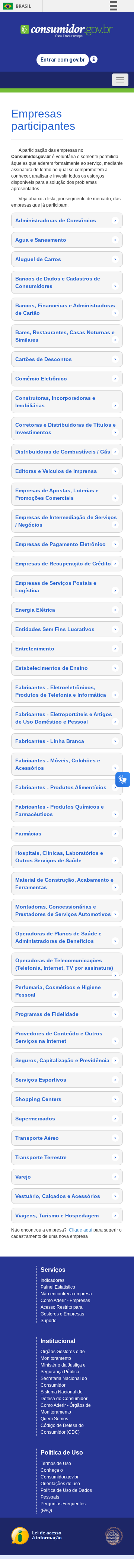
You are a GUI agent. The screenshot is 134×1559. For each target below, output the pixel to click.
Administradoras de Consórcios (65, 220)
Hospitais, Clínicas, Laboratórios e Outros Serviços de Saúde (65, 856)
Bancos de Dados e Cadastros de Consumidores (65, 282)
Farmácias (65, 834)
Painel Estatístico (58, 1287)
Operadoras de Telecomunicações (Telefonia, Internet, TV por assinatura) (65, 966)
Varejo (65, 1177)
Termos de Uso (56, 1463)
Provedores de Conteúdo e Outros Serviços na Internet (65, 1037)
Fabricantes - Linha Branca (65, 741)
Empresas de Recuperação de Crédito (65, 564)
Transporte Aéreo (65, 1138)
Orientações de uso (60, 1483)
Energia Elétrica (65, 610)
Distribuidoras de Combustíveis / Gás (65, 452)
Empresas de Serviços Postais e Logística (65, 586)
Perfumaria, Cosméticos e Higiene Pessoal (65, 991)
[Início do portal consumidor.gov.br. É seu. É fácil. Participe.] (67, 27)
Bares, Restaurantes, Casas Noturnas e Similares (65, 336)
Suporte (49, 1320)
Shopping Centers (65, 1099)
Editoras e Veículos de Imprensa (65, 471)
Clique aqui (80, 1230)
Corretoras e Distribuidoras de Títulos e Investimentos (65, 428)
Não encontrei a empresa (66, 1293)
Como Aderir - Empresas (65, 1300)
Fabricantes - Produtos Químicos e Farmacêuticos (65, 810)
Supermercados (65, 1119)
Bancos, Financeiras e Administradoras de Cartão (65, 309)
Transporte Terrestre (65, 1157)
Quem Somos (54, 1418)
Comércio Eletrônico (65, 379)
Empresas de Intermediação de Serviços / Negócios (66, 521)
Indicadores (52, 1280)
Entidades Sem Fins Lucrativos (65, 629)
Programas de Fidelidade (65, 1014)
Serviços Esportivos (65, 1080)
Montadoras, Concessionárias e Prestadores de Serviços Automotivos (65, 910)
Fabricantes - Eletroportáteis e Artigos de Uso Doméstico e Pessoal (65, 718)
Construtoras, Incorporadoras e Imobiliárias (65, 401)
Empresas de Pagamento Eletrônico (65, 544)
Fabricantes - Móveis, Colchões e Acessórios (65, 764)
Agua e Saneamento (65, 240)
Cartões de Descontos (65, 359)
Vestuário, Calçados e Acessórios (65, 1196)
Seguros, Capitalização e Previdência (65, 1060)
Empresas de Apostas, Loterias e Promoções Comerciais (65, 494)
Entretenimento (65, 649)
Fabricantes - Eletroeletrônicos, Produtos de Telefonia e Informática (65, 691)
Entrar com (63, 60)
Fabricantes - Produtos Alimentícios (65, 787)
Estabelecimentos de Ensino (65, 668)
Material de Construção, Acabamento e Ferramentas (65, 883)
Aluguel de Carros (65, 259)
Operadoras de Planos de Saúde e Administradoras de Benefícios (65, 937)
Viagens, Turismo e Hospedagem (65, 1215)
